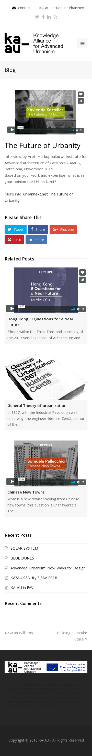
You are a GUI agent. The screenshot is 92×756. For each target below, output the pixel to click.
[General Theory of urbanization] (46, 377)
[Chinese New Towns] (46, 463)
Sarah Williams (20, 632)
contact (25, 7)
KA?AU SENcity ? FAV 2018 (33, 577)
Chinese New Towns (26, 492)
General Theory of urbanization (36, 405)
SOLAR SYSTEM (24, 548)
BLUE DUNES (22, 558)
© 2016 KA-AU (37, 740)
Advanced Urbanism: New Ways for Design (48, 567)
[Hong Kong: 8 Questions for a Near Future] (46, 290)
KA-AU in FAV (21, 587)
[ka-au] (34, 42)
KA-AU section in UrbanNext (62, 7)
